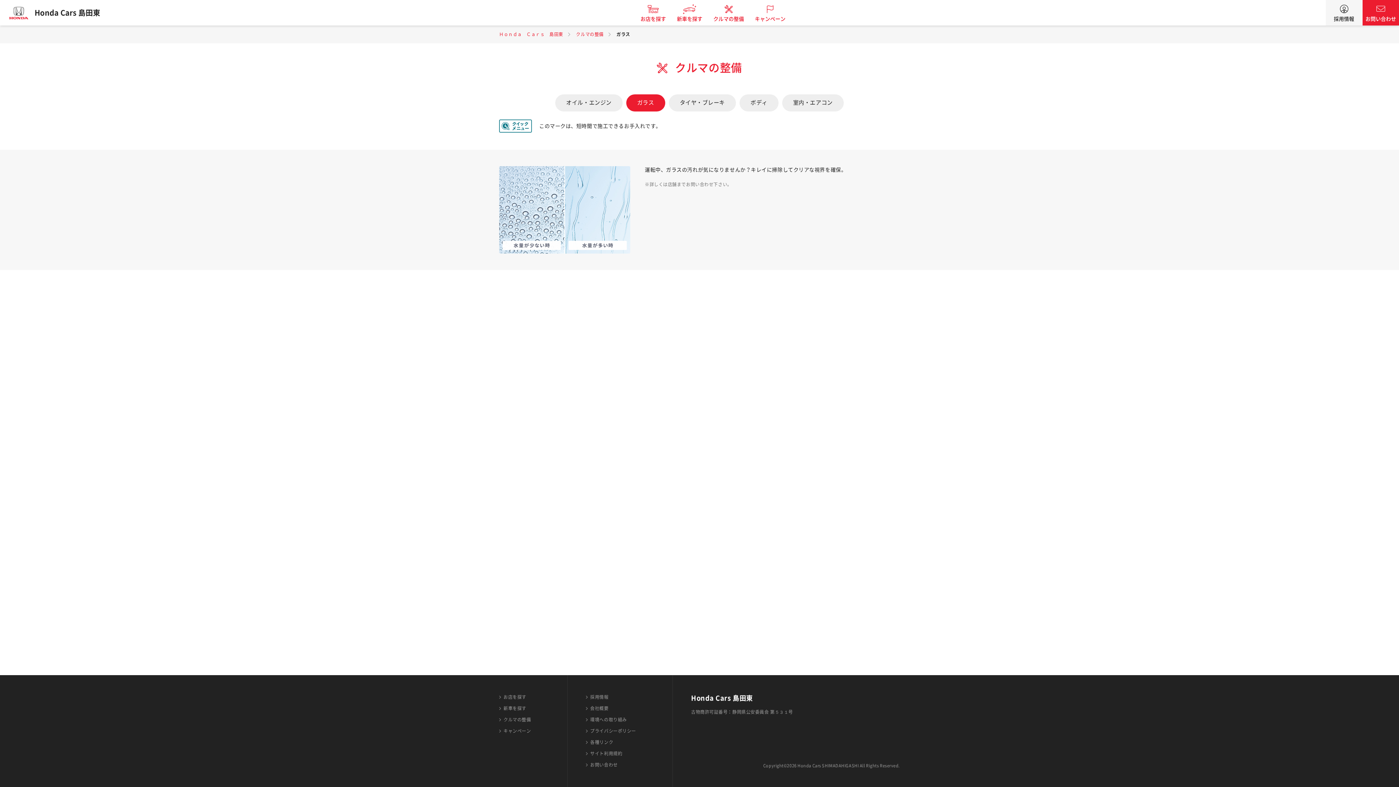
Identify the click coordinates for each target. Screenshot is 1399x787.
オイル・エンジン (588, 102)
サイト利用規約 (606, 753)
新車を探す (689, 18)
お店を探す (653, 18)
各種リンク (601, 742)
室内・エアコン (813, 102)
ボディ (759, 102)
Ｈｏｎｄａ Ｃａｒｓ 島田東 (531, 34)
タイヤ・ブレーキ (702, 102)
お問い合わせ (1380, 18)
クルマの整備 (728, 18)
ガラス (645, 102)
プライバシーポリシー (613, 731)
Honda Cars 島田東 (67, 12)
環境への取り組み (608, 719)
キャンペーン (770, 18)
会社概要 (599, 708)
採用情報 (1344, 18)
